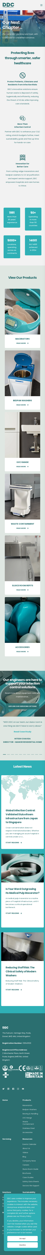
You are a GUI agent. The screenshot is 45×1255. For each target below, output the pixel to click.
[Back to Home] (8, 5)
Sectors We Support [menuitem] (31, 1185)
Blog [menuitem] (24, 1157)
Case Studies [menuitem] (28, 1177)
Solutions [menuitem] (6, 1192)
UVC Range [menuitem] (27, 1118)
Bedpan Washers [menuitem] (30, 1109)
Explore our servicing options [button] (23, 706)
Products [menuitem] (27, 1100)
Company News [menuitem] (29, 1161)
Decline (22, 1245)
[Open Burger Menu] (41, 5)
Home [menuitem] (5, 1100)
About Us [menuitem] (26, 1148)
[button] (4, 754)
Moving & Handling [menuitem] (30, 1114)
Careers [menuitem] (26, 1165)
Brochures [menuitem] (27, 1173)
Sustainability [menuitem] (29, 1192)
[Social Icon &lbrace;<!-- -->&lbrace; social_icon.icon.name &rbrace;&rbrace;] (4, 1089)
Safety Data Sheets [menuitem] (31, 1181)
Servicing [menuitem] (6, 1139)
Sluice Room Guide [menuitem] (30, 1169)
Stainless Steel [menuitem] (29, 1128)
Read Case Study (22, 731)
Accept (22, 1238)
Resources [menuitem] (27, 1139)
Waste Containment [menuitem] (28, 1122)
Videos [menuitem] (25, 1152)
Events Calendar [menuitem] (29, 1144)
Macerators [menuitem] (27, 1105)
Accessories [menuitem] (28, 1132)
